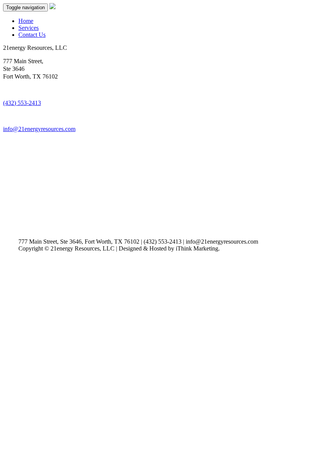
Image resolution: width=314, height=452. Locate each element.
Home (25, 21)
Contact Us (32, 34)
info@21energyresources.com (39, 129)
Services (28, 28)
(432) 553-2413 (22, 103)
